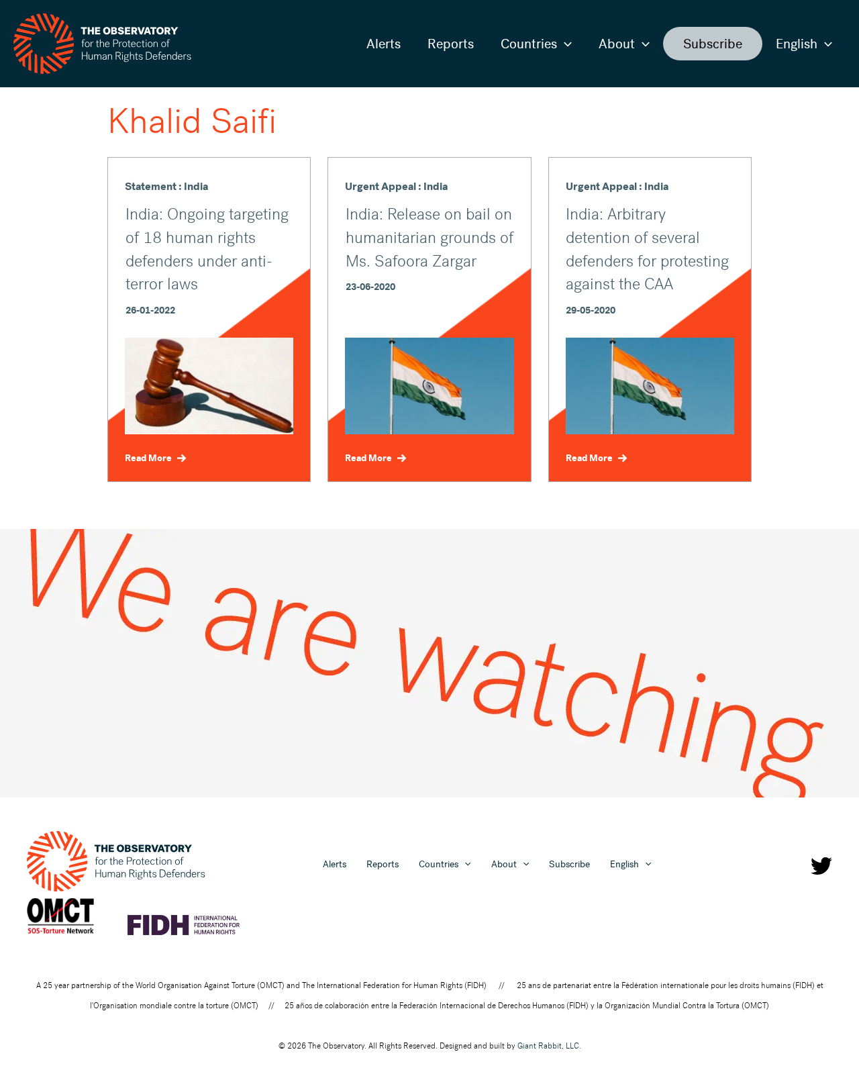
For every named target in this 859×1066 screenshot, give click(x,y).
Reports (450, 44)
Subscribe (712, 44)
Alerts (383, 44)
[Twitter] (821, 866)
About (617, 44)
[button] (564, 44)
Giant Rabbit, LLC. (549, 1046)
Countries (529, 44)
